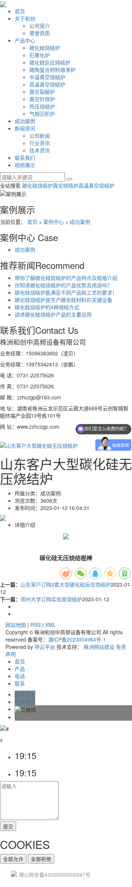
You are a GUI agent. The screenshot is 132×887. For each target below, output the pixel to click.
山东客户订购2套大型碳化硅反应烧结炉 (66, 584)
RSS (35, 624)
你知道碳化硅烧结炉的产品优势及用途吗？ (63, 285)
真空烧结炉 (65, 185)
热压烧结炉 (42, 106)
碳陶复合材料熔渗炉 (52, 69)
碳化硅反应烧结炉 (49, 62)
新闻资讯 (25, 128)
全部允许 (13, 858)
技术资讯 (39, 150)
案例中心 (53, 221)
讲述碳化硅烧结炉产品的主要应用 (53, 314)
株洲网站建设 (99, 646)
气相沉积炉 (42, 113)
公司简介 (39, 25)
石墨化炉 (39, 55)
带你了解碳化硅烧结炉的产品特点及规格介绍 (66, 277)
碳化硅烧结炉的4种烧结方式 (47, 307)
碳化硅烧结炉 (44, 47)
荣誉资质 (39, 33)
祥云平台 (44, 646)
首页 (20, 11)
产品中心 (25, 40)
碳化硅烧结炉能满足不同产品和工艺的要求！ (66, 292)
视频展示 (25, 165)
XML (50, 624)
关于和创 (25, 18)
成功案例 (25, 121)
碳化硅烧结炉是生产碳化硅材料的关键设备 (63, 299)
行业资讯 (39, 143)
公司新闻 (39, 135)
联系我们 (25, 157)
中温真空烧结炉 (47, 77)
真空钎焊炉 (42, 99)
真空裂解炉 (42, 91)
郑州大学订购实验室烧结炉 (51, 599)
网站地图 (16, 624)
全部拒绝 (41, 858)
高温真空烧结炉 (47, 84)
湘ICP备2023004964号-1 (77, 639)
